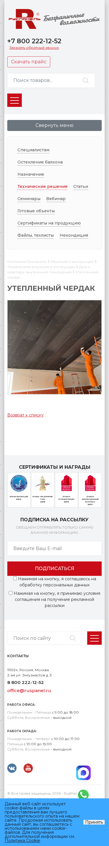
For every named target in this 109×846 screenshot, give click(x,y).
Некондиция (74, 235)
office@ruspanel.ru (29, 690)
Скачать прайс (29, 61)
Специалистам (33, 149)
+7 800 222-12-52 (34, 41)
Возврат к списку (25, 415)
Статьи (80, 186)
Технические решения (42, 186)
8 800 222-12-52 (25, 682)
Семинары (28, 198)
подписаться (54, 568)
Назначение (30, 174)
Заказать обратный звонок (34, 47)
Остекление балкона (40, 162)
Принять (94, 822)
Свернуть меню (54, 125)
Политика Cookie (22, 840)
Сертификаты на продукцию (49, 223)
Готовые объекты (36, 210)
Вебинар (56, 198)
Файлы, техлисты (35, 235)
